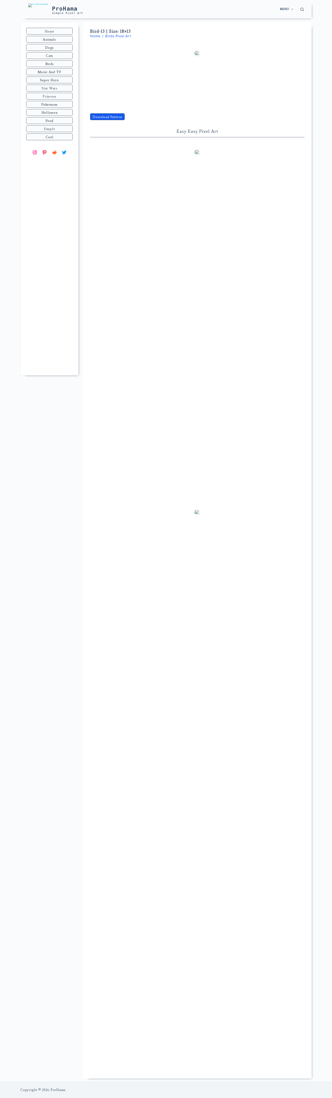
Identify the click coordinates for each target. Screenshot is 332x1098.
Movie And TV (49, 72)
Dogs (49, 48)
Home (49, 31)
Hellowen (50, 113)
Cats (49, 56)
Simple (49, 129)
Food (49, 121)
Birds (49, 64)
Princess (49, 96)
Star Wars (49, 88)
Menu (284, 9)
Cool (50, 137)
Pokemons (49, 105)
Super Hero (49, 80)
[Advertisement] (49, 299)
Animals (49, 39)
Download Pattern (107, 117)
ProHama (65, 8)
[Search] (302, 9)
